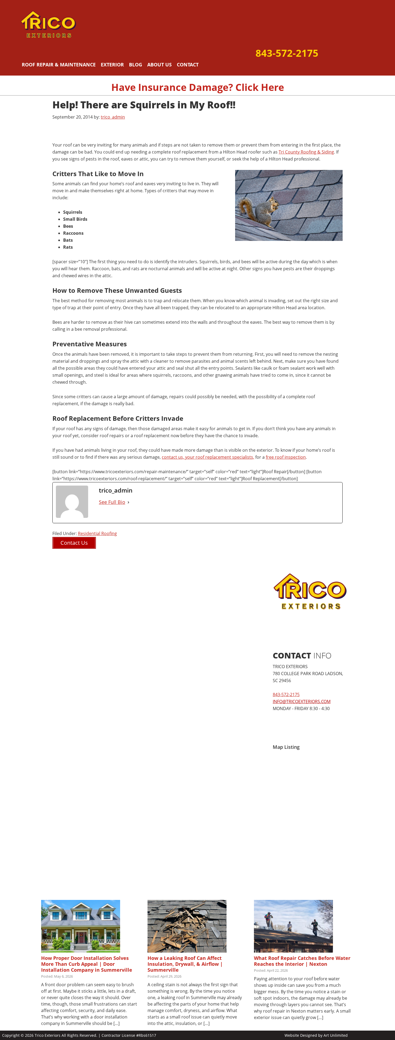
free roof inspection (286, 457)
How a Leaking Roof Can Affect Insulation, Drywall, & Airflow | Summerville (185, 964)
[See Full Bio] (128, 502)
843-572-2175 (287, 53)
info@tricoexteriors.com (302, 701)
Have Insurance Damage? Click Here (197, 87)
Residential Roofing (97, 533)
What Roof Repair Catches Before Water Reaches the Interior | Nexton (302, 961)
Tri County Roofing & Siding (306, 152)
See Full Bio (112, 502)
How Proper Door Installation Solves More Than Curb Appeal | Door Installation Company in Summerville (86, 964)
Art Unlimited (336, 1035)
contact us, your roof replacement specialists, (208, 457)
